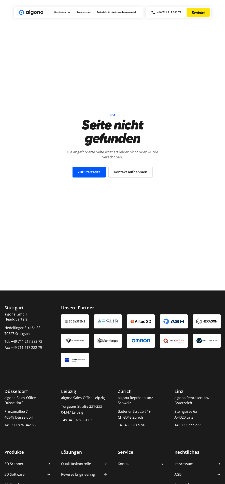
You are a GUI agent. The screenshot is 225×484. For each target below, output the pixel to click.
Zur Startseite (89, 172)
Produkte (60, 12)
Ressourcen (83, 12)
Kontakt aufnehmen (130, 172)
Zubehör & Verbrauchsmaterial (116, 12)
